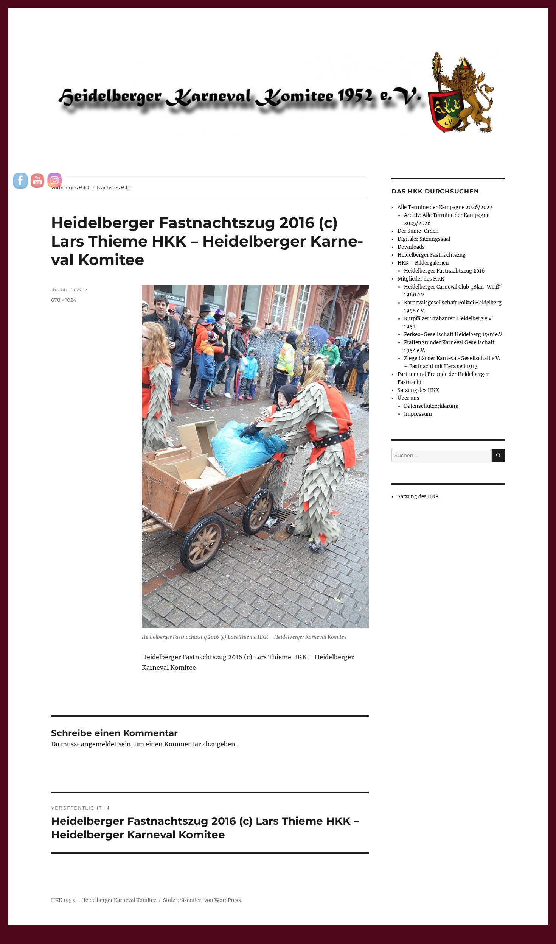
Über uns (408, 398)
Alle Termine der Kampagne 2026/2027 (445, 207)
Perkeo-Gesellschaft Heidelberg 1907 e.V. (453, 334)
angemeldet (99, 744)
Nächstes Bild (114, 187)
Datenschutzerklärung (431, 406)
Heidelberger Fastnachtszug (432, 255)
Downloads (411, 247)
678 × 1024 (63, 300)
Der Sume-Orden (418, 231)
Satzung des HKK (418, 390)
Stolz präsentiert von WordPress (202, 900)
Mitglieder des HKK (421, 279)
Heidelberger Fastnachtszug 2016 (444, 271)
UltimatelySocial (340, 938)
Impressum (418, 414)
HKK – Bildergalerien (423, 263)
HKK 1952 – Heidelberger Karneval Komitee (103, 900)
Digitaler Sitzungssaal (424, 239)
